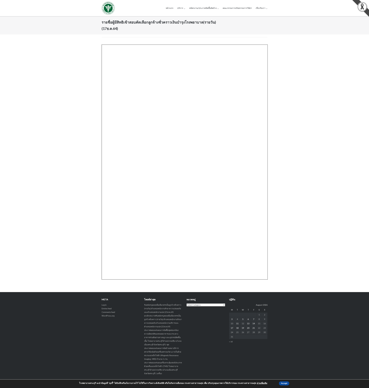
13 (248, 323)
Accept (284, 383)
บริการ (180, 8)
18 (237, 328)
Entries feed (107, 308)
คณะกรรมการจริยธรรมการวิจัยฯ (237, 8)
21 (254, 328)
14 (254, 323)
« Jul (231, 341)
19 (243, 328)
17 (232, 328)
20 (248, 328)
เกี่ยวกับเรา (260, 8)
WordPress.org (108, 316)
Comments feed (108, 312)
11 (237, 323)
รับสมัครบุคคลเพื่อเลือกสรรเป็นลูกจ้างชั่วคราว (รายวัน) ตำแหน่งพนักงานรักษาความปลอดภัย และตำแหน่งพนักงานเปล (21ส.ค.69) (162, 308)
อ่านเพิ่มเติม (262, 383)
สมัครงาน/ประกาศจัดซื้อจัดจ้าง (203, 8)
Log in (104, 305)
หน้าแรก (169, 8)
